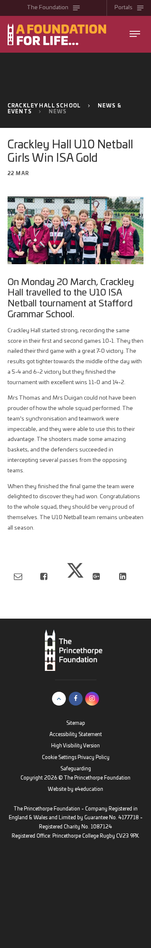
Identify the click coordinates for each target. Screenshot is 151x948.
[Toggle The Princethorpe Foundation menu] (134, 34)
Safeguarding (75, 769)
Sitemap (75, 723)
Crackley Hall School (44, 106)
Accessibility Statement (75, 734)
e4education (89, 789)
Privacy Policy (93, 757)
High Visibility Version (75, 746)
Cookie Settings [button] (59, 757)
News (58, 112)
